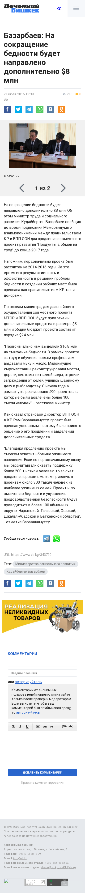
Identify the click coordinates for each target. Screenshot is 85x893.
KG (58, 9)
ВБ (6, 99)
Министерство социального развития (45, 564)
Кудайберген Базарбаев (26, 571)
